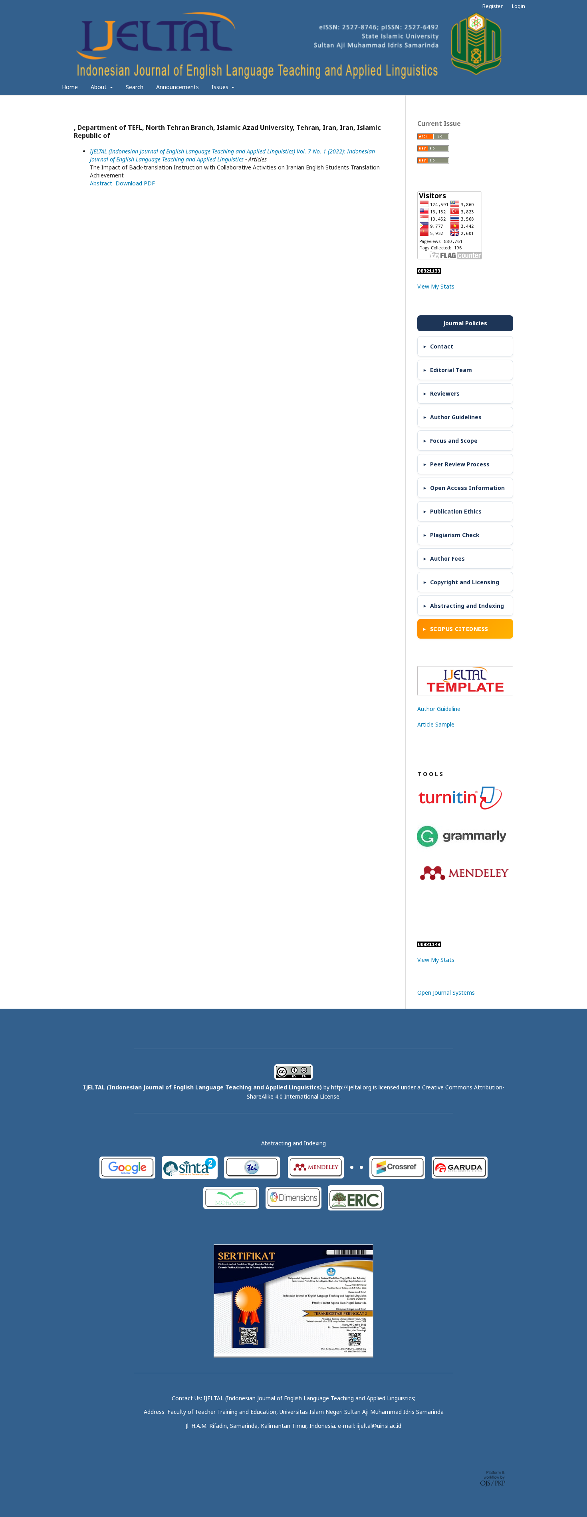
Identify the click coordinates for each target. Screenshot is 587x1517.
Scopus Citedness (459, 629)
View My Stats (435, 286)
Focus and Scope (454, 440)
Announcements (177, 87)
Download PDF (135, 183)
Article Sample (435, 724)
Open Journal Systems (446, 992)
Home (70, 87)
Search (134, 87)
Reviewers (445, 393)
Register (492, 6)
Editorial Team (451, 370)
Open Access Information (467, 488)
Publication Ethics (456, 511)
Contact (441, 346)
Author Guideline (438, 709)
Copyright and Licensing (464, 582)
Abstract (101, 183)
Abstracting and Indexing (467, 605)
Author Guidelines (456, 417)
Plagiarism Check (455, 535)
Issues (221, 87)
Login (518, 6)
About (99, 87)
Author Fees (447, 558)
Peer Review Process (460, 464)
